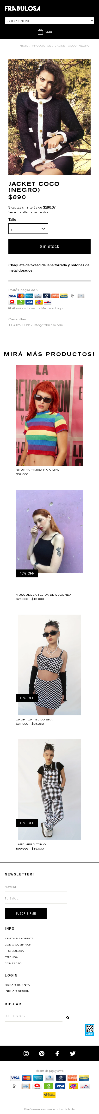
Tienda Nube (67, 1109)
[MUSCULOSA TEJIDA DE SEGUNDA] (49, 571)
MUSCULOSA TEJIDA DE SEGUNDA (43, 594)
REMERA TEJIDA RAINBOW (37, 470)
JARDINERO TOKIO (31, 844)
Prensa (11, 957)
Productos (41, 46)
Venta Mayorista (19, 938)
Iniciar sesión (17, 991)
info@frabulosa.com (48, 325)
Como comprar (18, 945)
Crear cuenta (17, 985)
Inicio (23, 46)
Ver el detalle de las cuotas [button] (28, 212)
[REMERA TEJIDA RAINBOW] (49, 464)
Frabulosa (14, 951)
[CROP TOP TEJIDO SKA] (49, 714)
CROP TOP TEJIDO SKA (34, 719)
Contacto (13, 963)
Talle (12, 219)
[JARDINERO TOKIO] (49, 839)
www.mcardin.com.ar (44, 1109)
